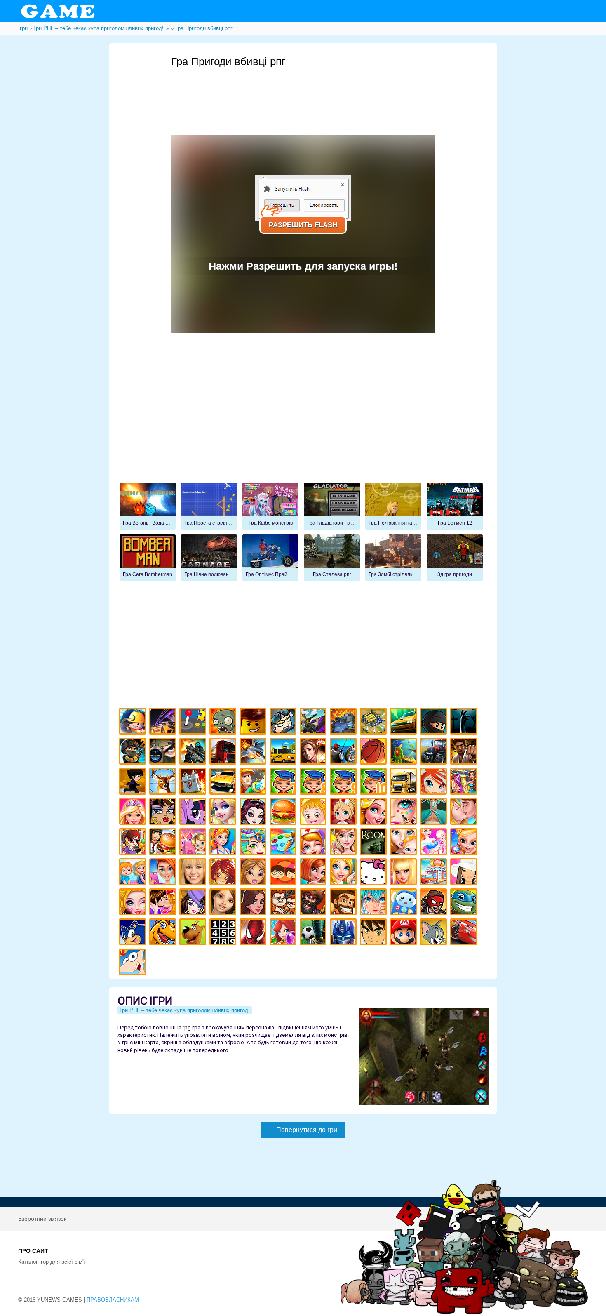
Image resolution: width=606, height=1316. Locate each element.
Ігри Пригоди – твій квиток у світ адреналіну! (314, 752)
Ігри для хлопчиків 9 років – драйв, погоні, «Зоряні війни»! (344, 782)
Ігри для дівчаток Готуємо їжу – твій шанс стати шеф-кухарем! (284, 812)
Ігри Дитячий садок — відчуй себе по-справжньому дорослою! (133, 872)
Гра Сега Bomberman (148, 557)
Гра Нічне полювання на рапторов (209, 557)
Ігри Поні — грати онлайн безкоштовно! (194, 812)
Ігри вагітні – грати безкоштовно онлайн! (434, 842)
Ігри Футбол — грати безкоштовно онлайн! (314, 933)
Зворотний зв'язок (42, 1218)
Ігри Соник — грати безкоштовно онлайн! (133, 933)
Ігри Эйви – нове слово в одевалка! (224, 903)
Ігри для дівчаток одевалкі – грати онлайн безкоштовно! (464, 782)
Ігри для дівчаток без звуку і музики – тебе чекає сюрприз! (404, 872)
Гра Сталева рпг (332, 557)
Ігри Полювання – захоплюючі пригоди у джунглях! (163, 782)
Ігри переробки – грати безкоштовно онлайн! (194, 842)
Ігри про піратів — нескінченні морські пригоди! (314, 903)
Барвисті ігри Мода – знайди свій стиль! (163, 872)
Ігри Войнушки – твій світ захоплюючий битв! (284, 722)
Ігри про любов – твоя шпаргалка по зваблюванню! (163, 903)
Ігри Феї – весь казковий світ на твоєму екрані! (344, 842)
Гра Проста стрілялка (209, 506)
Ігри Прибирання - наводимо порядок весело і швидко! (224, 842)
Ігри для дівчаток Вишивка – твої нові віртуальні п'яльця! (344, 872)
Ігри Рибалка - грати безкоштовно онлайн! (344, 752)
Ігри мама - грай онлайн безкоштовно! (404, 842)
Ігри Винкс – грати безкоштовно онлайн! (434, 782)
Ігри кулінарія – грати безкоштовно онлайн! (163, 842)
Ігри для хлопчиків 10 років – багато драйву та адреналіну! (374, 782)
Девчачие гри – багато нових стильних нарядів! (194, 903)
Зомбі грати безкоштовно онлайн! (224, 722)
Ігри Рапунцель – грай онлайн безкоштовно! (374, 812)
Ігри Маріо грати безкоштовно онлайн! (404, 933)
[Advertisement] (321, 91)
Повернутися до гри (306, 1129)
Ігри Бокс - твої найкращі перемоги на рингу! (464, 752)
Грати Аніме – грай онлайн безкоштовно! (374, 903)
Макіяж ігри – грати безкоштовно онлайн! (404, 812)
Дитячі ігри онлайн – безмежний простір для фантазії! (404, 903)
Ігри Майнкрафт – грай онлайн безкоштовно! (133, 722)
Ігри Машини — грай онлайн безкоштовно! (404, 722)
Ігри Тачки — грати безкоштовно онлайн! (464, 933)
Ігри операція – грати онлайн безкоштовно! (434, 812)
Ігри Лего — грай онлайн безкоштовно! (254, 722)
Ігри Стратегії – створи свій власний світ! (374, 722)
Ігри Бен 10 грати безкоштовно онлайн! (374, 933)
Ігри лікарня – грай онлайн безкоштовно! (344, 812)
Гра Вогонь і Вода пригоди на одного (148, 506)
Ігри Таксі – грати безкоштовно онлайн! (284, 752)
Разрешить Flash (303, 225)
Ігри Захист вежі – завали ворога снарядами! (194, 782)
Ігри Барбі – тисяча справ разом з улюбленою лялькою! (133, 812)
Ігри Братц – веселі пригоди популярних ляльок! (254, 872)
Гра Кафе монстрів (270, 506)
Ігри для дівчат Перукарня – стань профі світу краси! (254, 842)
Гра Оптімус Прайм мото (270, 557)
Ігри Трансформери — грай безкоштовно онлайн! (344, 933)
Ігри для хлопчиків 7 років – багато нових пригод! (284, 782)
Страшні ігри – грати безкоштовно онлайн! (464, 722)
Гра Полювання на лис (393, 506)
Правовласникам (113, 1300)
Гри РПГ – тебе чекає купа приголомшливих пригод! (185, 1010)
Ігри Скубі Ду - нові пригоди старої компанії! (194, 933)
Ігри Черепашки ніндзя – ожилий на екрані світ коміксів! (464, 903)
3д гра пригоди (455, 557)
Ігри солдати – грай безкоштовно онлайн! (133, 752)
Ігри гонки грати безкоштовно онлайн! (163, 722)
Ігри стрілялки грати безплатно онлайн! (194, 752)
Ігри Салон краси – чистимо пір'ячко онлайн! (133, 903)
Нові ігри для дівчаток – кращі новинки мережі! (314, 872)
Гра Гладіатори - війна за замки (332, 506)
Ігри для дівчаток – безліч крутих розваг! (254, 903)
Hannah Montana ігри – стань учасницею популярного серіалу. (194, 872)
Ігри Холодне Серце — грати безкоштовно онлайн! (224, 812)
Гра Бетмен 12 (455, 506)
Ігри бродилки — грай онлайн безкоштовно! (434, 903)
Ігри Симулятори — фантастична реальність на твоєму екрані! (194, 722)
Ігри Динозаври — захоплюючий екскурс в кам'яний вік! (163, 933)
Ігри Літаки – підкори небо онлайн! (254, 752)
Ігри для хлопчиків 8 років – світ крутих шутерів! (314, 782)
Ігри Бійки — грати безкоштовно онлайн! (314, 722)
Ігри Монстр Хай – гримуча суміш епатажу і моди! (163, 812)
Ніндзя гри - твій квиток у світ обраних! (434, 722)
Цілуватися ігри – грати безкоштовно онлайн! (464, 812)
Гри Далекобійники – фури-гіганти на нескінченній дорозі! (224, 752)
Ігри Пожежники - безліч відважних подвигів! (254, 782)
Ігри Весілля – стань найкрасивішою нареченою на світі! (464, 842)
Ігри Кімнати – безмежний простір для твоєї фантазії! (374, 842)
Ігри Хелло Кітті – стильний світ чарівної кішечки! (374, 872)
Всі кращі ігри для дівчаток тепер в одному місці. (464, 872)
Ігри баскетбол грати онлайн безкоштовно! (374, 752)
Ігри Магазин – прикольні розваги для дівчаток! (434, 872)
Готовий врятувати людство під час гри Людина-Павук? (254, 933)
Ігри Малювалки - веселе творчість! (284, 842)
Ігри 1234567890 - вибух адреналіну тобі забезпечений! (224, 933)
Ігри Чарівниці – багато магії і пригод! (224, 872)
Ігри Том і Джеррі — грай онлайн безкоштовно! (434, 933)
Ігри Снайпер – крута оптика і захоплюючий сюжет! (163, 752)
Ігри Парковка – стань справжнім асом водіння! (224, 782)
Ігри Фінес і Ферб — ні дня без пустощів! (133, 963)
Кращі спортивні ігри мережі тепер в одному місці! (133, 782)
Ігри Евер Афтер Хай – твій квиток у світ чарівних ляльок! (254, 812)
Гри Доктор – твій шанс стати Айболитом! (314, 842)
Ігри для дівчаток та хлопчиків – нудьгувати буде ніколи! (284, 872)
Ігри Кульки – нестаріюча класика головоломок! (284, 933)
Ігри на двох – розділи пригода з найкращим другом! (284, 903)
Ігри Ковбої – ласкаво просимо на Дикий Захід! (344, 903)
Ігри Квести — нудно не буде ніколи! (404, 752)
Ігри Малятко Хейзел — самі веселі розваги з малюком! (314, 812)
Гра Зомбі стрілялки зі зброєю (393, 557)
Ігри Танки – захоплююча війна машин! (344, 722)
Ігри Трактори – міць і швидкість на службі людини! (434, 752)
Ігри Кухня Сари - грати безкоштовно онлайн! (133, 842)
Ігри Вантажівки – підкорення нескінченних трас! (404, 782)
